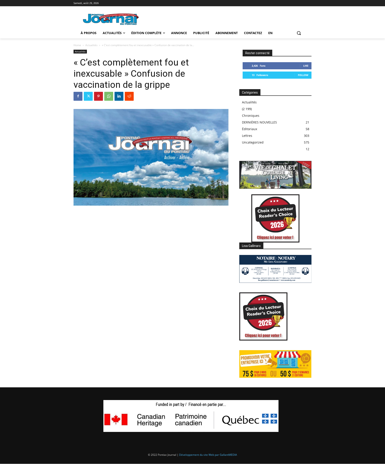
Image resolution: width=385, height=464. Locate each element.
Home (77, 45)
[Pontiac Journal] (111, 19)
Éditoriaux (249, 129)
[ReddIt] (129, 96)
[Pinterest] (98, 96)
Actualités (91, 45)
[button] (298, 33)
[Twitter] (88, 96)
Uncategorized (253, 142)
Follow (303, 75)
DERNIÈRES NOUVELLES (259, 122)
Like (305, 65)
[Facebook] (78, 96)
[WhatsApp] (108, 96)
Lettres (247, 135)
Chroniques (250, 115)
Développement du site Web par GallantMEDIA (208, 455)
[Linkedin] (119, 96)
